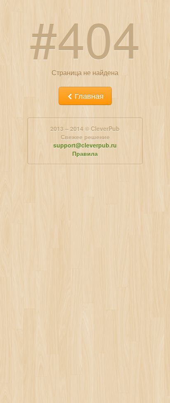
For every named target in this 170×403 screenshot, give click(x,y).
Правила (85, 153)
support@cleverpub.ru (85, 145)
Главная (88, 96)
